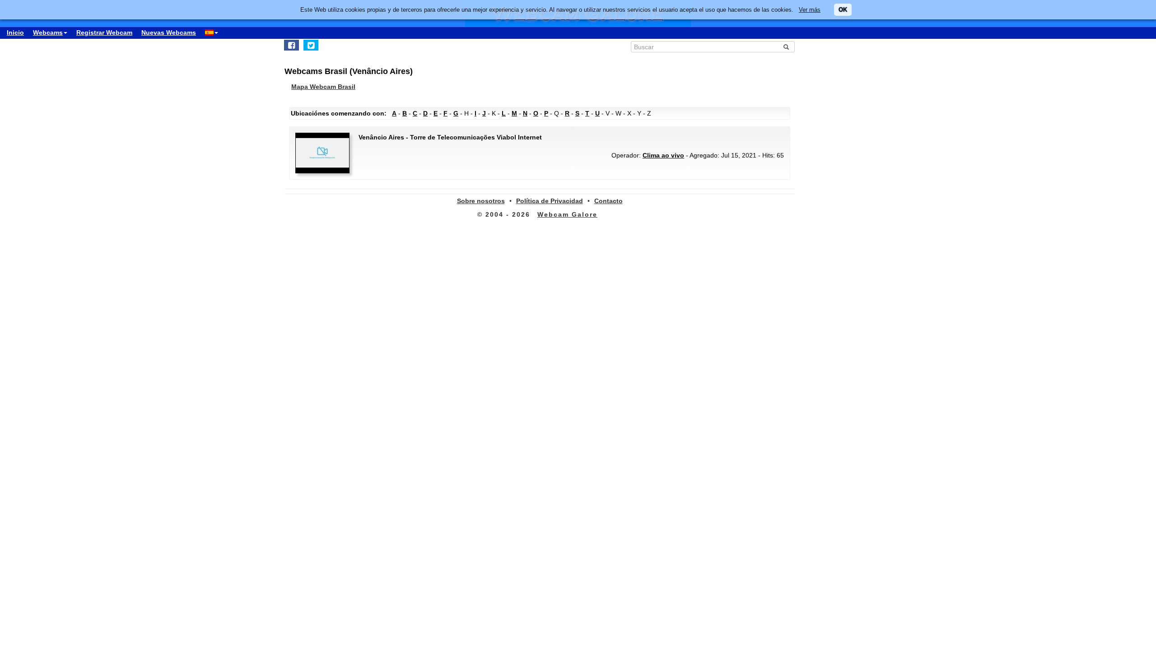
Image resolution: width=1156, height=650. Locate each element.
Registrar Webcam (104, 32)
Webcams (48, 32)
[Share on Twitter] (311, 45)
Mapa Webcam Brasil (323, 86)
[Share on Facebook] (291, 45)
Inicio (15, 32)
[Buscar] (786, 47)
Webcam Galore (567, 214)
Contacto (608, 200)
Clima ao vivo (663, 155)
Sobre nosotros (481, 200)
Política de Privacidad (549, 200)
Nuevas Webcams (168, 32)
